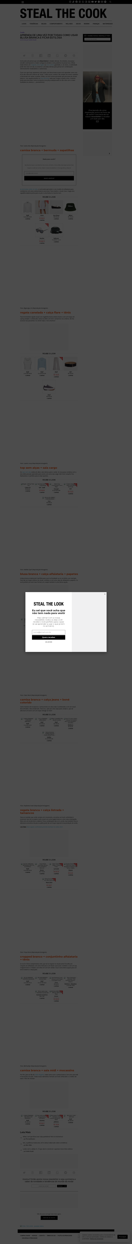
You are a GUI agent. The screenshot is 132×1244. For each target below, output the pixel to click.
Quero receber (48, 637)
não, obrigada (48, 641)
